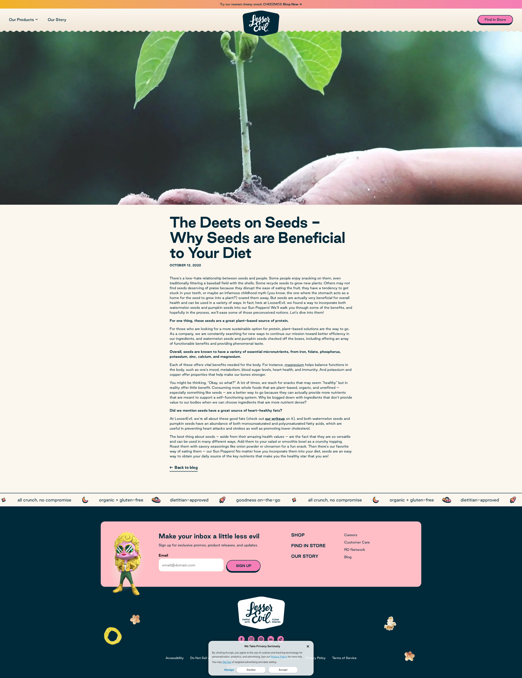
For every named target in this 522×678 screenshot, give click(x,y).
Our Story (57, 19)
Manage (229, 669)
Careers (350, 535)
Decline (251, 669)
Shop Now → (292, 4)
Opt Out (226, 662)
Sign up (243, 566)
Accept (283, 669)
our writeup (275, 418)
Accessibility (175, 658)
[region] (261, 500)
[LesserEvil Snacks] (261, 23)
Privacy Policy (279, 656)
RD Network (354, 549)
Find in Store (308, 545)
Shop (298, 534)
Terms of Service (344, 658)
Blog (348, 557)
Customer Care (357, 542)
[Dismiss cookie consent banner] (308, 646)
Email (163, 555)
